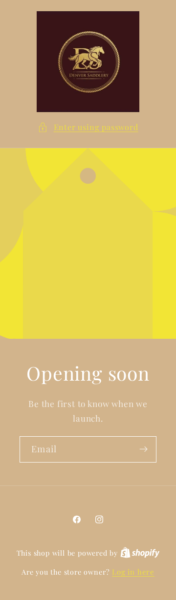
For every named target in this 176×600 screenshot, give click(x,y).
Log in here (133, 572)
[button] (88, 127)
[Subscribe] (143, 449)
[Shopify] (140, 553)
